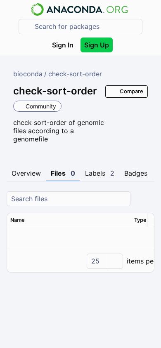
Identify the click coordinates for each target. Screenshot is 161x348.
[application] (80, 261)
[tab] (26, 173)
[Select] (115, 261)
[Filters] (147, 199)
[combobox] (86, 26)
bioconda (28, 74)
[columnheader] (69, 220)
